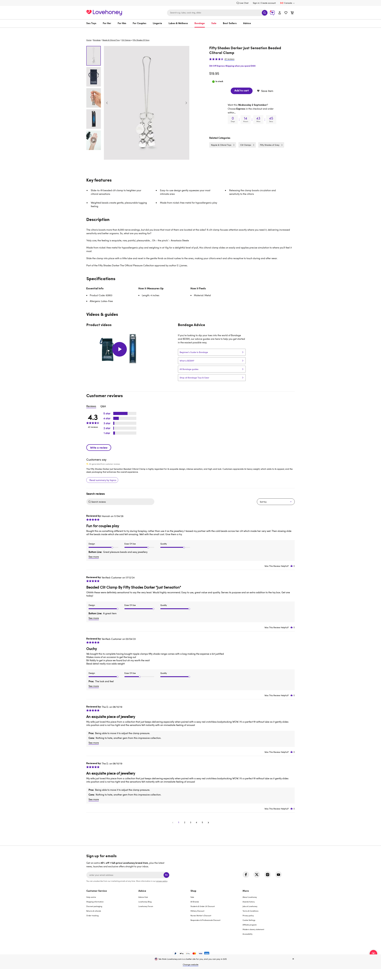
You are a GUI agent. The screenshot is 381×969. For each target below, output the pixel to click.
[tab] (112, 914)
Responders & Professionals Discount (205, 920)
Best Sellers (230, 23)
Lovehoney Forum (145, 906)
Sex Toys (91, 23)
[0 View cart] (292, 13)
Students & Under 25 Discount (202, 906)
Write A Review (98, 447)
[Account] (279, 12)
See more (94, 556)
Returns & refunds (93, 911)
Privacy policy (248, 915)
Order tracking (92, 915)
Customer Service (96, 891)
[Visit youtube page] (278, 874)
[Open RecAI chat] (373, 953)
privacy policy (161, 881)
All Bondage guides (189, 369)
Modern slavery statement (253, 929)
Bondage (200, 23)
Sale (213, 23)
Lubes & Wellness (178, 23)
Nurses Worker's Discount (200, 915)
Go (166, 875)
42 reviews (229, 59)
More (246, 891)
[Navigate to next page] (208, 822)
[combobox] (217, 13)
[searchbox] (122, 502)
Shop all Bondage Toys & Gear (194, 377)
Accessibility (247, 934)
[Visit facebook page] (246, 874)
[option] (146, 103)
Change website (190, 964)
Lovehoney (190, 30)
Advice (247, 23)
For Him (122, 23)
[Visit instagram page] (267, 874)
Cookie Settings (249, 920)
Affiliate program (250, 925)
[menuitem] (93, 23)
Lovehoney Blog (145, 901)
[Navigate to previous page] (173, 822)
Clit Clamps (126, 40)
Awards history (249, 901)
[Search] (264, 13)
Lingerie (157, 23)
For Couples (139, 23)
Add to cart (241, 91)
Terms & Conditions (250, 911)
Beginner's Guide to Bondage (194, 352)
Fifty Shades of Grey (269, 144)
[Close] (293, 959)
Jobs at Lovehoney (250, 906)
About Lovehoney (250, 897)
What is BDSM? (187, 360)
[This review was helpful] (291, 566)
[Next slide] (186, 103)
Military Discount (197, 911)
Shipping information (95, 901)
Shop (193, 891)
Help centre (91, 897)
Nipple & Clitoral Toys (111, 40)
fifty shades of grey (141, 40)
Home (88, 40)
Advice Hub (143, 897)
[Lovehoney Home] (104, 12)
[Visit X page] (256, 874)
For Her (107, 23)
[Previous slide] (107, 103)
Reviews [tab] (91, 406)
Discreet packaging (94, 906)
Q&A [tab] (103, 406)
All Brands (194, 901)
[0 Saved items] (286, 13)
